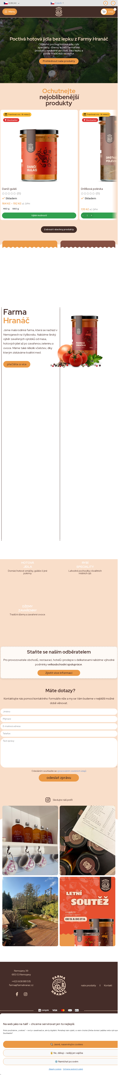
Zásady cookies (55, 1069)
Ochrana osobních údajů (73, 1069)
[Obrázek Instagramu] (30, 840)
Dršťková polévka (92, 189)
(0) (19, 193)
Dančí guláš (9, 189)
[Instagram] (25, 994)
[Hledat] (113, 3)
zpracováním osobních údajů (71, 770)
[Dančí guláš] (39, 148)
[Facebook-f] (17, 994)
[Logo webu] (58, 11)
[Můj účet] (105, 3)
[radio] (6, 209)
